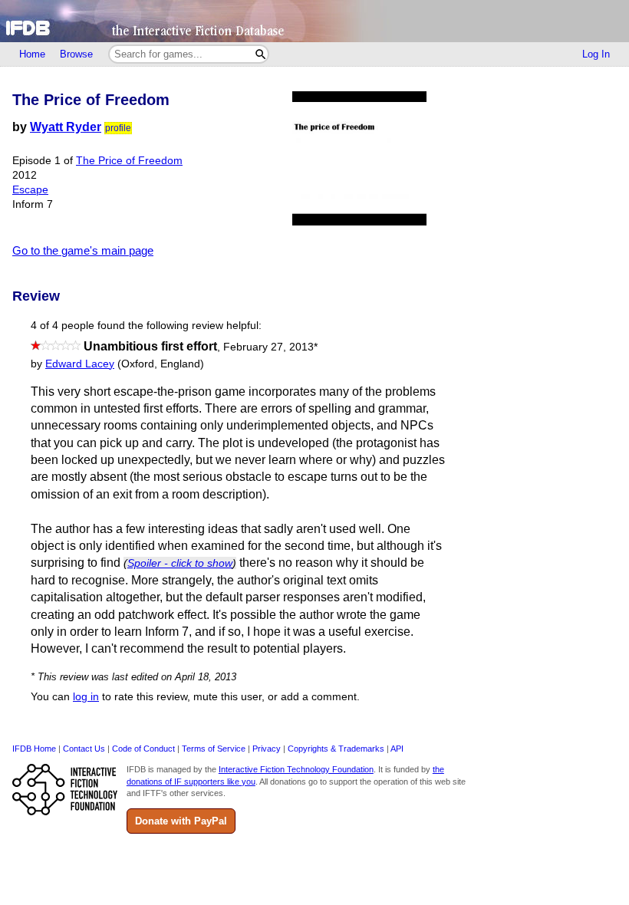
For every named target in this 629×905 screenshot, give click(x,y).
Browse (76, 54)
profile (118, 128)
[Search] (260, 54)
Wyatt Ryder (65, 126)
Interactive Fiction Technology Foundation (296, 769)
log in (86, 697)
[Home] (314, 21)
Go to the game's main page (82, 250)
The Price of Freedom (129, 160)
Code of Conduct (143, 748)
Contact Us (84, 748)
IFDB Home (34, 748)
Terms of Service (213, 748)
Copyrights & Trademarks (336, 748)
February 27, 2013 (270, 347)
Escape (30, 190)
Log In (596, 54)
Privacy (266, 748)
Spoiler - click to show (179, 563)
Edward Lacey (79, 364)
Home (32, 54)
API (396, 748)
